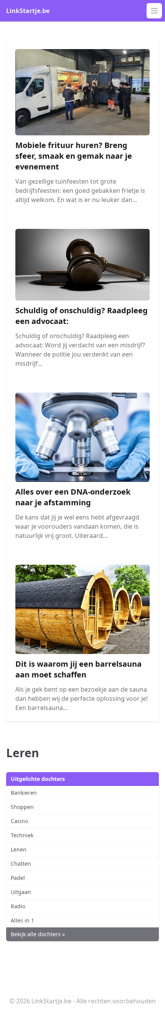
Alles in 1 (22, 920)
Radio (18, 906)
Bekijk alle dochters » (38, 934)
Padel (18, 877)
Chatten (21, 863)
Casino (19, 821)
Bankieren (24, 792)
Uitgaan (21, 892)
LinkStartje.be (28, 11)
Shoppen (22, 806)
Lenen (18, 849)
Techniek (22, 835)
